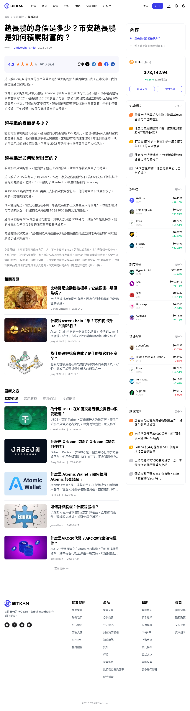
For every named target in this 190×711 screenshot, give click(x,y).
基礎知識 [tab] (11, 398)
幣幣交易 (108, 610)
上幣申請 (147, 639)
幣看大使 (77, 632)
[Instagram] (21, 625)
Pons (139, 221)
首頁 (7, 17)
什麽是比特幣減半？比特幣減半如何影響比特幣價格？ (158, 157)
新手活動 (108, 677)
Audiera (141, 315)
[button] (169, 6)
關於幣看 (77, 610)
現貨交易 (142, 89)
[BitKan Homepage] (13, 6)
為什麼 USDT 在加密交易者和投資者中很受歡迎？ (84, 411)
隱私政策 (180, 617)
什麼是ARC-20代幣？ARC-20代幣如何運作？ (83, 541)
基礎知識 (33, 17)
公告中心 (77, 625)
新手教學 (147, 617)
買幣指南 (108, 662)
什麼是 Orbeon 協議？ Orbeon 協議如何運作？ (82, 444)
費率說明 (180, 632)
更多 (105, 6)
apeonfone (142, 345)
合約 (66, 6)
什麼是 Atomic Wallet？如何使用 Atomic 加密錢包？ (78, 477)
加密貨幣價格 (111, 632)
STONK (140, 243)
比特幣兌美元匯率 (113, 669)
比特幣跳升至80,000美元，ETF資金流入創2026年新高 (158, 436)
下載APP (147, 632)
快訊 (44, 6)
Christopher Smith (25, 47)
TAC (138, 281)
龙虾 (138, 293)
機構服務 (77, 647)
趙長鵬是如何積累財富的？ (150, 45)
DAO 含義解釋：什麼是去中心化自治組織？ (157, 170)
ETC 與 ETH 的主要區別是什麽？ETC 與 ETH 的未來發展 (158, 143)
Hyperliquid (143, 270)
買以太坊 (147, 654)
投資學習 (147, 625)
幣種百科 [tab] (49, 398)
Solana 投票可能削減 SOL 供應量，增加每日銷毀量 (158, 449)
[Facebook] (7, 625)
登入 (145, 6)
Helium (140, 198)
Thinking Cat (144, 209)
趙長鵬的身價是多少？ (147, 38)
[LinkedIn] (29, 625)
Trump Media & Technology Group (151, 357)
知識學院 (91, 6)
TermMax (142, 379)
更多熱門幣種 (149, 669)
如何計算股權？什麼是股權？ (74, 506)
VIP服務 (76, 639)
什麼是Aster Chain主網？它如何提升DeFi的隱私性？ (81, 323)
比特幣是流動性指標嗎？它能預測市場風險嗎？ (83, 291)
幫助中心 (147, 610)
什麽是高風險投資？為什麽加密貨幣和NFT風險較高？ (158, 130)
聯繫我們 (77, 617)
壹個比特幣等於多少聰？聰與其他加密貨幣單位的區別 (158, 117)
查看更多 (59, 568)
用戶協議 (180, 610)
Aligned (141, 391)
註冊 (157, 6)
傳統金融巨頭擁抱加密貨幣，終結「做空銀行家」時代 (157, 476)
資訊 (105, 647)
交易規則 (180, 625)
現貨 (55, 6)
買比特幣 (147, 647)
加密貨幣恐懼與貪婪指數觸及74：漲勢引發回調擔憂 (158, 422)
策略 (78, 6)
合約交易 (170, 89)
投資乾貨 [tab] (69, 398)
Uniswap (141, 304)
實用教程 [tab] (30, 398)
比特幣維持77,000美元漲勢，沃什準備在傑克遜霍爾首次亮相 (158, 462)
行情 (33, 6)
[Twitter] (14, 625)
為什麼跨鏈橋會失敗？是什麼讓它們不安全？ (83, 356)
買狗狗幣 (147, 662)
